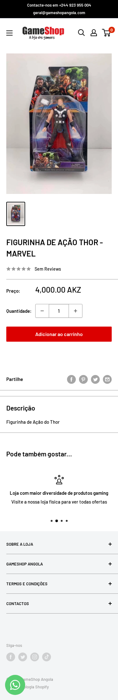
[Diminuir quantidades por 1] (42, 310)
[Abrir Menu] (9, 33)
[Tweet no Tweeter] (95, 379)
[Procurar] (81, 32)
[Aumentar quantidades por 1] (75, 310)
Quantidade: (18, 311)
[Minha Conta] (94, 32)
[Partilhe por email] (107, 379)
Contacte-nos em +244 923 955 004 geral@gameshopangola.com (59, 9)
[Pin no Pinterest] (83, 379)
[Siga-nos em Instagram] (34, 657)
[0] (106, 32)
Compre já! (59, 354)
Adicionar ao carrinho (59, 334)
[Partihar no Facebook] (71, 379)
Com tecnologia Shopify (27, 686)
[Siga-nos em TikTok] (46, 657)
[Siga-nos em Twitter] (22, 657)
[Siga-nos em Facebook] (10, 657)
